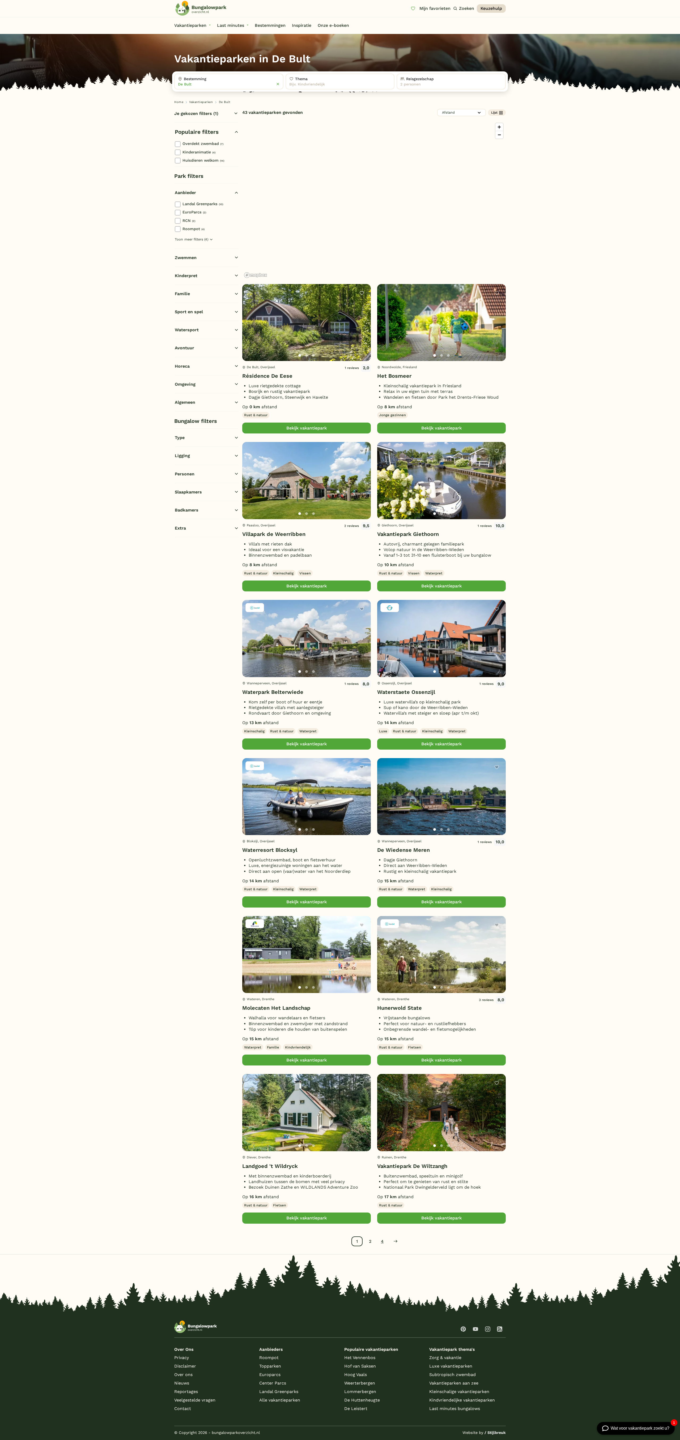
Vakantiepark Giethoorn (408, 534)
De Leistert (355, 1408)
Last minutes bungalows (454, 1408)
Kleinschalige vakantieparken (459, 1391)
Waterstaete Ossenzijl (406, 692)
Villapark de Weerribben (273, 534)
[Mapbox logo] (255, 275)
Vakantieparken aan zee (453, 1383)
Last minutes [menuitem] (230, 25)
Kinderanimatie (198, 152)
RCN (188, 220)
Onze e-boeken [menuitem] (333, 25)
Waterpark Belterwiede (272, 692)
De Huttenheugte (362, 1400)
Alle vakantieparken (279, 1400)
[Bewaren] (362, 293)
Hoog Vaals (355, 1374)
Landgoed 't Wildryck (270, 1166)
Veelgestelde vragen (194, 1400)
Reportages (186, 1391)
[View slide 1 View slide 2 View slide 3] (306, 322)
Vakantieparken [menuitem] (190, 25)
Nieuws (181, 1383)
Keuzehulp (491, 8)
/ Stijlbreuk (495, 1432)
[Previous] (249, 331)
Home (178, 102)
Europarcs (269, 1374)
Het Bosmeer (394, 376)
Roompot (193, 229)
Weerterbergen (359, 1383)
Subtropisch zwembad (452, 1374)
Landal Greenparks (202, 204)
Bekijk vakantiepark (306, 428)
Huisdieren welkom (203, 160)
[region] (374, 200)
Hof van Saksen (360, 1366)
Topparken (270, 1366)
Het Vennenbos (359, 1357)
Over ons (183, 1374)
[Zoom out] (499, 135)
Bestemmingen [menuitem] (270, 25)
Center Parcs (272, 1383)
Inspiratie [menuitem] (301, 25)
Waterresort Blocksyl (269, 850)
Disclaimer (185, 1366)
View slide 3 (313, 355)
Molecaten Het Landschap (276, 1008)
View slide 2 (306, 355)
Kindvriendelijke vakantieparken (462, 1400)
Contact (182, 1408)
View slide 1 (299, 355)
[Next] (362, 331)
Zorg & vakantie (445, 1357)
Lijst (494, 112)
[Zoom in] (499, 127)
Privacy (181, 1357)
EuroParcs (194, 212)
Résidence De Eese (267, 376)
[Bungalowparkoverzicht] (200, 8)
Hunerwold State (399, 1008)
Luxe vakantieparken (450, 1366)
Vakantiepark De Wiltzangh (412, 1166)
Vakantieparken (201, 102)
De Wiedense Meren (403, 850)
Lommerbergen (360, 1391)
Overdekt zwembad (202, 143)
